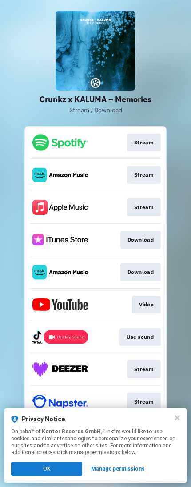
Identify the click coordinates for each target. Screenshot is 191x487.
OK (46, 469)
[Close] (177, 418)
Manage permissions (118, 469)
